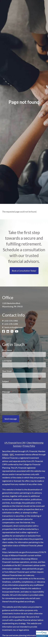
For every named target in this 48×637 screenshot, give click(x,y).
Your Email (16, 371)
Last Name (7, 360)
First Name (7, 350)
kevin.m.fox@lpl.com (14, 327)
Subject (14, 381)
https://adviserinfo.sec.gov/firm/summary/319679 (24, 552)
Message (15, 392)
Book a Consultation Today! (24, 270)
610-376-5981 (11, 320)
